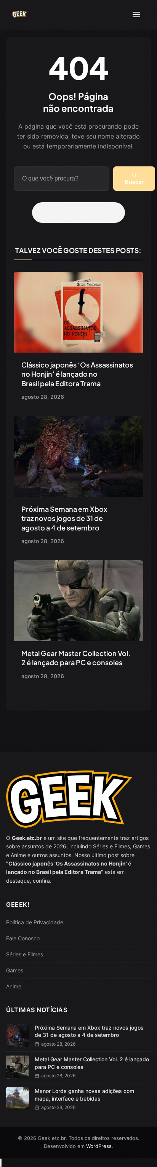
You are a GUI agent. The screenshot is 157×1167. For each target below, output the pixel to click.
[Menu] (136, 14)
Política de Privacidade (34, 922)
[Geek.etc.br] (19, 14)
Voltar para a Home (81, 212)
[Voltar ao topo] (1, 1163)
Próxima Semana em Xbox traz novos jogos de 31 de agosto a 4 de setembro (64, 518)
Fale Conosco (23, 938)
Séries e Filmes (24, 954)
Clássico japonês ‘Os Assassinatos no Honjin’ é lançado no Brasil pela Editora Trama (77, 374)
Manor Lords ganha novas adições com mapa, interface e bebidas (84, 1095)
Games (14, 970)
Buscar (134, 182)
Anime (13, 986)
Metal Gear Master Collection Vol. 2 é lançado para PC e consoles (75, 658)
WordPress (99, 1146)
